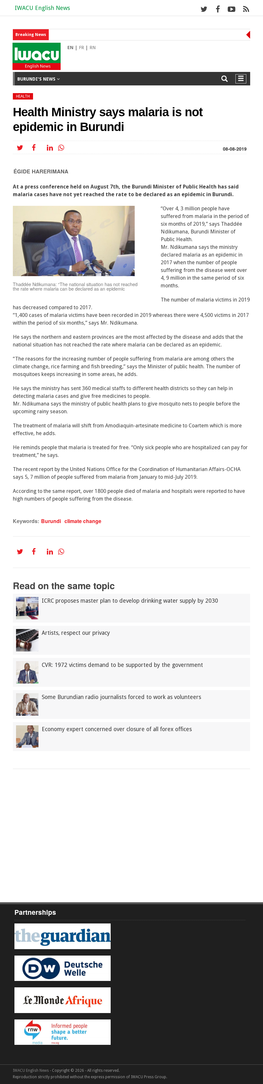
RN (92, 47)
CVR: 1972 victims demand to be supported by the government (122, 665)
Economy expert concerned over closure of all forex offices (117, 729)
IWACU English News (42, 7)
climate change (82, 521)
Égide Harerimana (40, 171)
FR (81, 47)
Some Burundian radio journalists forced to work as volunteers (121, 697)
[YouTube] (231, 9)
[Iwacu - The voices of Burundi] (34, 50)
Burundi (51, 521)
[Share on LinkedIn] (49, 148)
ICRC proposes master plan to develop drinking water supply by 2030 (130, 601)
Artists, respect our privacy (76, 633)
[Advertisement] (131, 786)
